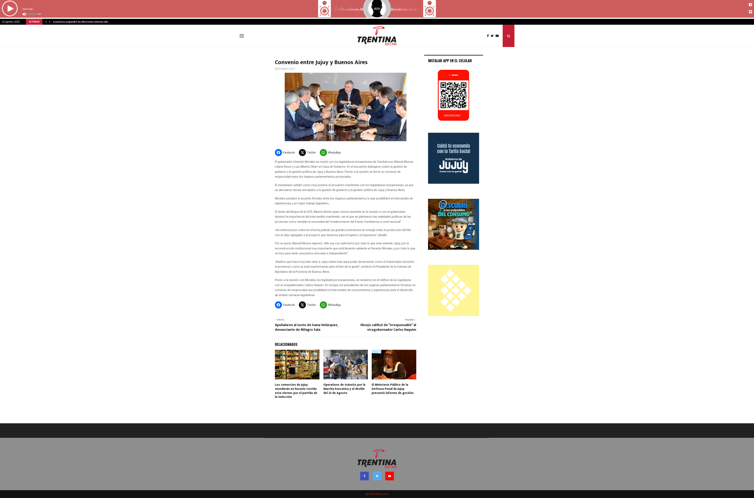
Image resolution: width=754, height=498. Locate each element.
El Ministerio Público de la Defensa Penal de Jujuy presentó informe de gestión (393, 389)
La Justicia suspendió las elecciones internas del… (81, 22)
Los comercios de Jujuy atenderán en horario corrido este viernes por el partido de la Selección (296, 391)
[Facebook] (489, 36)
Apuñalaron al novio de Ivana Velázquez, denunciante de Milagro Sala (306, 327)
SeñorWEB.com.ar (378, 494)
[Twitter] (493, 36)
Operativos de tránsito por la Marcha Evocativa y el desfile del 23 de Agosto (344, 389)
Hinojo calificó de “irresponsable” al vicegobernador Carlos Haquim (388, 327)
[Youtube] (498, 36)
